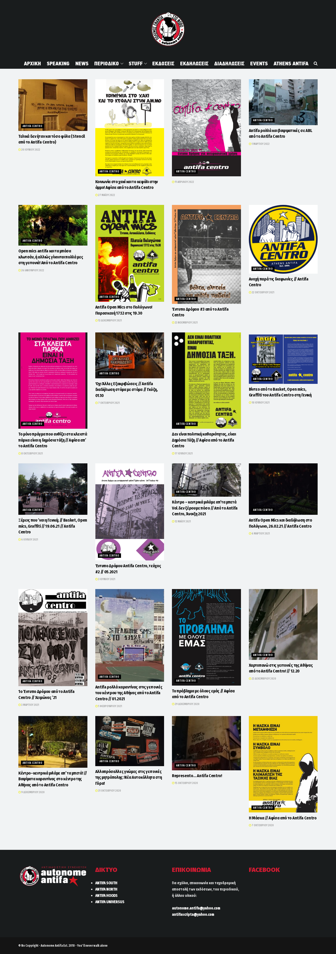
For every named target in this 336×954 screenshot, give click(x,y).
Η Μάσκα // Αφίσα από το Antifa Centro (283, 817)
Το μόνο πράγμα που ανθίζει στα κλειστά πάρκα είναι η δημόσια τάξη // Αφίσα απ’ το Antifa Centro (52, 440)
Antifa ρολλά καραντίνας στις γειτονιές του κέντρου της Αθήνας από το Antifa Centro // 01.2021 (128, 693)
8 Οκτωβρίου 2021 (32, 453)
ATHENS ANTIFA (291, 63)
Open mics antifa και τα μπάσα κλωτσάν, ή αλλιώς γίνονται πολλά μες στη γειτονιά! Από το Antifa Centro (50, 256)
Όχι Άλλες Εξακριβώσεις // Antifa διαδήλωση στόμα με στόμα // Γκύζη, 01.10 (126, 389)
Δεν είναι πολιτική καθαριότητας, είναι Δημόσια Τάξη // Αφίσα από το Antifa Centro (204, 440)
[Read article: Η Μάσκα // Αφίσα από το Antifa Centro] (283, 764)
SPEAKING (58, 63)
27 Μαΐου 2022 (106, 195)
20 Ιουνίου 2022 (30, 149)
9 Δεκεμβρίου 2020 (33, 792)
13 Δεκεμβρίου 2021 (110, 320)
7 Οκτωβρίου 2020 (262, 825)
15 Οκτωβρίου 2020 (186, 783)
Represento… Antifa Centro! (197, 775)
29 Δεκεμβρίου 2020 (187, 704)
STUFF (136, 63)
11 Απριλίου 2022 (184, 182)
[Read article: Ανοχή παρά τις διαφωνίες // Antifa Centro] (283, 239)
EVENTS (259, 63)
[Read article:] (206, 127)
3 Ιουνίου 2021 (106, 579)
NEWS (81, 63)
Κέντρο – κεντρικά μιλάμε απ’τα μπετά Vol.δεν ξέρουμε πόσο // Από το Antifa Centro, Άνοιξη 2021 (205, 508)
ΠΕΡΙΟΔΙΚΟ (106, 63)
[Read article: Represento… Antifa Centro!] (206, 743)
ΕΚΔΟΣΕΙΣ (163, 63)
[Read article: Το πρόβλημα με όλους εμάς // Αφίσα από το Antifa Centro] (206, 637)
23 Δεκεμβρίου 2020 (263, 678)
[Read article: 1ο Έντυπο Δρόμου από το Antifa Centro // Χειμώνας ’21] (52, 637)
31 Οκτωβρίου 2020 (109, 790)
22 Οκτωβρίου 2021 (262, 292)
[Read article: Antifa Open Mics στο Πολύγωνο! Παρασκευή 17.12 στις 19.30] (129, 253)
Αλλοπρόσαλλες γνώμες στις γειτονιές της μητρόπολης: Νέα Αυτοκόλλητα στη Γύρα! (128, 777)
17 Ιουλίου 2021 (183, 453)
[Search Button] (316, 63)
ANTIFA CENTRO (33, 126)
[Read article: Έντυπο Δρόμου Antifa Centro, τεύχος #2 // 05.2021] (129, 512)
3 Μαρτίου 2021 (30, 705)
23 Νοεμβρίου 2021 (186, 322)
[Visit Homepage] (168, 29)
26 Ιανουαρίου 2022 (32, 270)
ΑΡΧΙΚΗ (32, 63)
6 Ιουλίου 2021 (29, 539)
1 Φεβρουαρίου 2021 (110, 706)
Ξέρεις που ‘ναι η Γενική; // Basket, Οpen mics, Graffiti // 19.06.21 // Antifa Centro (52, 526)
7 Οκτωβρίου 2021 (109, 403)
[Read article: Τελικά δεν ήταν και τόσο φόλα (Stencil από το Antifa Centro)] (52, 105)
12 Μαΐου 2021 (182, 521)
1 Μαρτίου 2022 (260, 144)
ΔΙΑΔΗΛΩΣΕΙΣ (229, 63)
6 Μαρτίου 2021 (260, 533)
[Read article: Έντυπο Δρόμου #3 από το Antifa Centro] (206, 254)
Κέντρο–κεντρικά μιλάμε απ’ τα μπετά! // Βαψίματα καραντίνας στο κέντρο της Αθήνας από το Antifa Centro (52, 779)
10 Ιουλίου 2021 (260, 402)
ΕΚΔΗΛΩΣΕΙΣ (194, 63)
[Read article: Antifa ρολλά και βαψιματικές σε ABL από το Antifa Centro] (283, 102)
